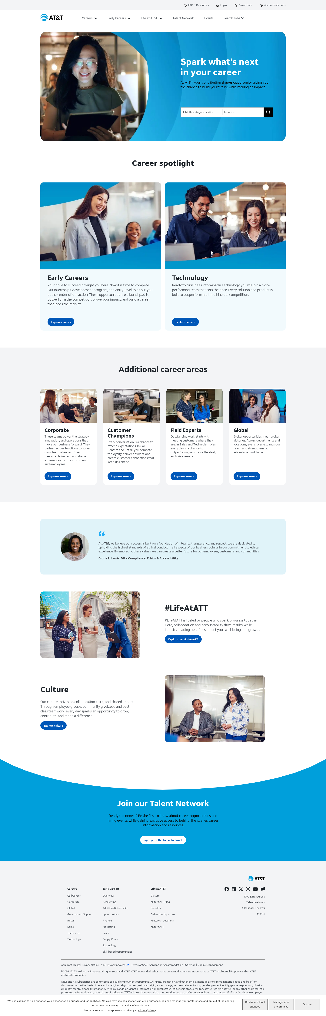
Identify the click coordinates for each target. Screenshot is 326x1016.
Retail (70, 920)
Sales (70, 926)
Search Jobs (232, 18)
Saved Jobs (245, 5)
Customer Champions (121, 432)
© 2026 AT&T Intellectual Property (80, 971)
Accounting (109, 902)
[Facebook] (227, 889)
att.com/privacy (147, 1010)
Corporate (57, 430)
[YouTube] (255, 889)
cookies (21, 1001)
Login (223, 5)
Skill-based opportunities (117, 951)
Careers (87, 18)
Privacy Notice (90, 965)
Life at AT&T (149, 18)
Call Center (74, 895)
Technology (190, 277)
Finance (107, 920)
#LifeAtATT (157, 926)
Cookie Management (210, 965)
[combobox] (243, 112)
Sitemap (190, 965)
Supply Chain (110, 939)
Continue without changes (255, 1004)
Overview (108, 895)
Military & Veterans (162, 920)
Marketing (109, 926)
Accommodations (275, 5)
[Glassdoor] (263, 889)
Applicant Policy (70, 965)
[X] (241, 889)
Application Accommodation (166, 965)
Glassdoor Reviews (253, 908)
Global (241, 430)
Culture (155, 895)
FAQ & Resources (198, 5)
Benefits (156, 908)
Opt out (307, 1004)
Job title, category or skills (198, 112)
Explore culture (53, 725)
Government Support (80, 914)
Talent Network (183, 18)
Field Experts (186, 430)
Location (229, 112)
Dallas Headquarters (163, 914)
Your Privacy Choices (113, 965)
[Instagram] (248, 889)
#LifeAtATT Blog (160, 902)
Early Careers (117, 18)
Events (208, 18)
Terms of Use (139, 965)
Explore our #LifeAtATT (183, 639)
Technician (73, 933)
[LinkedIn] (234, 889)
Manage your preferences (281, 1004)
